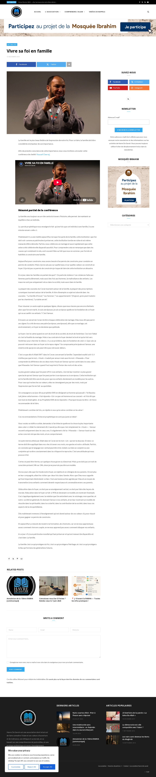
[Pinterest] (9, 159)
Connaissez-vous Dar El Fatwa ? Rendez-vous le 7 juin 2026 (52, 599)
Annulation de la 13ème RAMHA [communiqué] (20, 599)
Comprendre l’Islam (74, 12)
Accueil (37, 12)
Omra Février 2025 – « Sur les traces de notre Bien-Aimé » (37, 2)
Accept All (47, 767)
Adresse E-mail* (114, 117)
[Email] (9, 166)
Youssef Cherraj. (43, 154)
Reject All (32, 767)
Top (147, 772)
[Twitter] (9, 153)
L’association (102, 766)
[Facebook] (9, 147)
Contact (126, 766)
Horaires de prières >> (115, 766)
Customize (15, 767)
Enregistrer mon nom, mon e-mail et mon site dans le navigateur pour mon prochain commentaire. (46, 662)
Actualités (12, 44)
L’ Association (51, 12)
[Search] (147, 11)
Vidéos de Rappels (97, 12)
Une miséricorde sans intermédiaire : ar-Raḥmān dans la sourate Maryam (84, 727)
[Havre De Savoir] (16, 11)
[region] (31, 759)
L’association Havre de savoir (139, 766)
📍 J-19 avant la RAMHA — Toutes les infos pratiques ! (86, 599)
